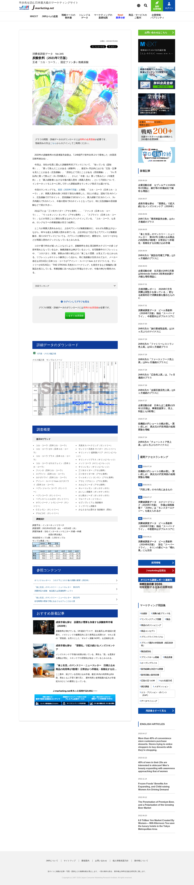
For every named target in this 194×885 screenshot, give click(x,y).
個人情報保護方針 (121, 860)
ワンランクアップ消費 (151, 619)
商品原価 (168, 657)
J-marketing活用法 (156, 570)
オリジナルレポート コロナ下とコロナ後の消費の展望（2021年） (62, 580)
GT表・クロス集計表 (46, 353)
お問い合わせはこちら (156, 32)
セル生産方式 (166, 680)
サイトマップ (70, 860)
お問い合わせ (101, 860)
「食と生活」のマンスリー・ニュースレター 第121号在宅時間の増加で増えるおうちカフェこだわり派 (57, 599)
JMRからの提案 (50, 16)
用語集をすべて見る (156, 710)
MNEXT (34, 16)
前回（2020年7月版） (68, 189)
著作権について (141, 860)
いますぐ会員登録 (75, 315)
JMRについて (52, 860)
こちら (53, 143)
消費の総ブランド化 (161, 613)
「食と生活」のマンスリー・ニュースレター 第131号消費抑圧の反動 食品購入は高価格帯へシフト (57, 589)
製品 (168, 619)
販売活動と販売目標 (150, 675)
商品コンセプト (148, 631)
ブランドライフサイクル (152, 637)
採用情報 (155, 562)
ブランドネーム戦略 (150, 657)
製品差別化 (146, 651)
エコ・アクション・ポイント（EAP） (154, 693)
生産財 (144, 613)
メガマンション (161, 686)
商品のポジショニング (151, 625)
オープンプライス (149, 663)
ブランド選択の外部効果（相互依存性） (157, 644)
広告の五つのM (148, 680)
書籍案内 (85, 860)
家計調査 (145, 686)
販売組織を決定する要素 (152, 669)
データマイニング (149, 701)
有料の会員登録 (87, 139)
